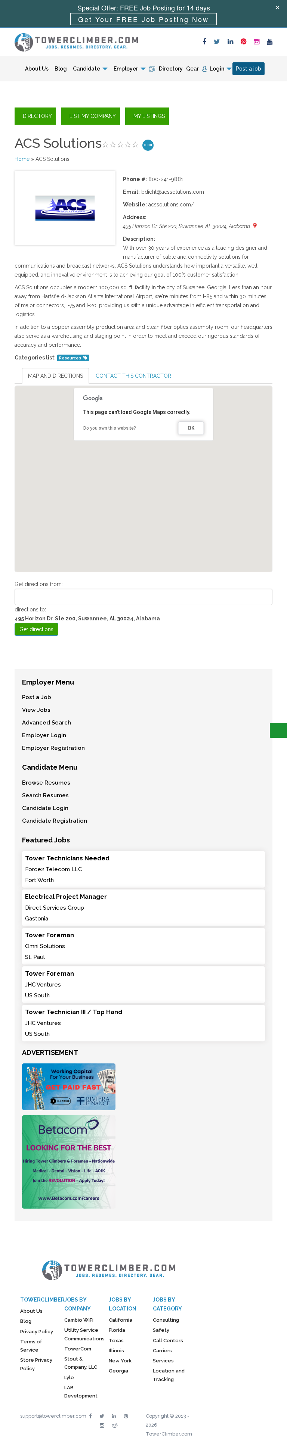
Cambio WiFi (78, 1320)
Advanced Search (46, 722)
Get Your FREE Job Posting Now (143, 19)
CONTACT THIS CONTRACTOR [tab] (133, 376)
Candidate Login (45, 808)
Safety (161, 1330)
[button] (143, 470)
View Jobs (36, 710)
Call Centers (168, 1340)
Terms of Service (31, 1346)
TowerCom (77, 1349)
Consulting (166, 1320)
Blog (61, 69)
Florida (117, 1330)
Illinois (116, 1350)
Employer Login (44, 735)
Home (22, 159)
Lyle (69, 1377)
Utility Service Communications (84, 1334)
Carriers (162, 1350)
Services (163, 1361)
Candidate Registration (54, 820)
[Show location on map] (255, 225)
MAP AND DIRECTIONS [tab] (55, 376)
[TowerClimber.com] (76, 41)
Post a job (248, 69)
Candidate (86, 69)
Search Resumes (45, 795)
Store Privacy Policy (36, 1364)
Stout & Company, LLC (80, 1363)
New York (120, 1361)
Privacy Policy (36, 1331)
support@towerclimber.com (53, 1416)
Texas (116, 1340)
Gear (192, 69)
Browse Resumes (46, 782)
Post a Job (36, 697)
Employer (126, 69)
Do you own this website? (109, 428)
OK (191, 428)
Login (217, 69)
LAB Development (81, 1392)
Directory (171, 69)
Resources (70, 358)
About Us (37, 69)
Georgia (118, 1371)
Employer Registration (53, 748)
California (120, 1320)
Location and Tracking (169, 1375)
